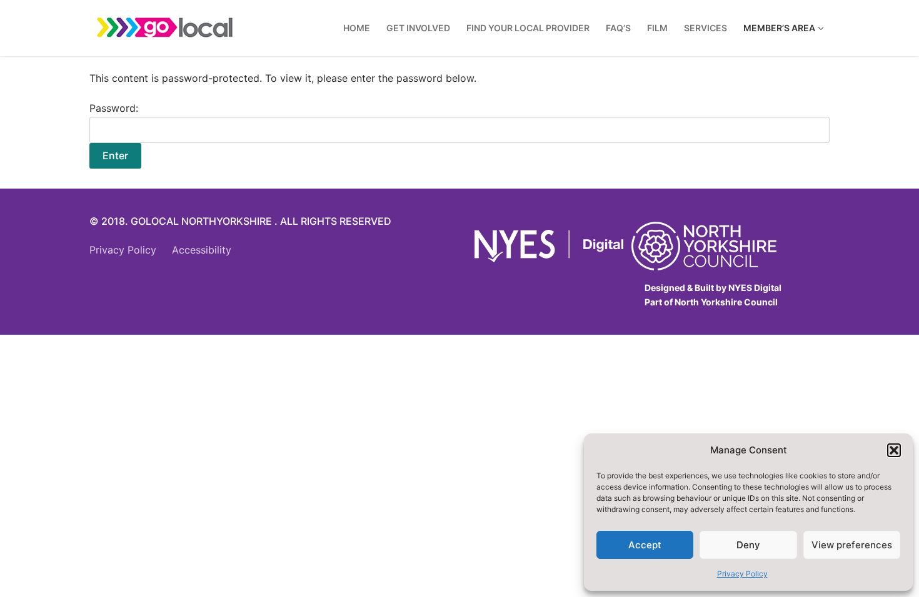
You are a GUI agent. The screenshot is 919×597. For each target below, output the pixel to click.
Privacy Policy (742, 573)
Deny (748, 545)
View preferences (851, 545)
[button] (894, 450)
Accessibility (201, 250)
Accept (644, 545)
